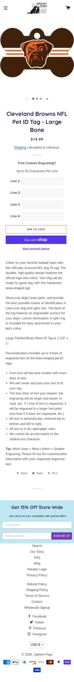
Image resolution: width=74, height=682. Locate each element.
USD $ (35, 644)
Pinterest (39, 628)
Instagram (39, 634)
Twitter (39, 622)
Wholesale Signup (37, 607)
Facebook (39, 616)
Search (37, 546)
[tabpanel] (37, 52)
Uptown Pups (43, 654)
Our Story (37, 552)
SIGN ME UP (61, 536)
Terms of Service (37, 596)
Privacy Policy (37, 575)
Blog (37, 563)
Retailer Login (37, 569)
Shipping (20, 147)
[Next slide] (47, 98)
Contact (37, 602)
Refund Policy (37, 584)
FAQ (37, 557)
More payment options (36, 248)
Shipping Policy (37, 590)
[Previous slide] (27, 98)
